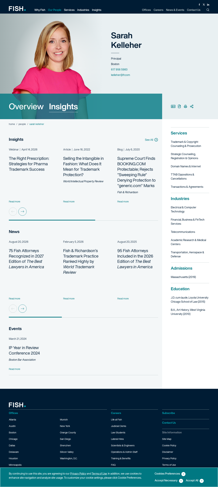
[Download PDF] (179, 106)
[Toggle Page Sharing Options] (191, 106)
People (22, 124)
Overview (26, 106)
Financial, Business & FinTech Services (188, 222)
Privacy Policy (169, 458)
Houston (13, 458)
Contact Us (169, 423)
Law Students (118, 432)
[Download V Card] (173, 106)
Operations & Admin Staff (124, 452)
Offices (13, 413)
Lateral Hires (117, 439)
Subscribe (168, 413)
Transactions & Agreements (187, 187)
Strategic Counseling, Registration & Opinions (184, 156)
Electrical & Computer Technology (183, 209)
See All (149, 140)
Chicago (13, 439)
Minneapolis (15, 465)
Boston (12, 432)
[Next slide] (22, 211)
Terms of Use (169, 465)
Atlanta (12, 419)
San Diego (65, 439)
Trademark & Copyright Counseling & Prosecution (186, 144)
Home (12, 124)
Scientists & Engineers (123, 445)
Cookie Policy (169, 445)
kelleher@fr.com (120, 75)
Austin (12, 426)
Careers (116, 413)
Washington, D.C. (68, 458)
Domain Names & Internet (186, 166)
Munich (64, 419)
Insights (63, 106)
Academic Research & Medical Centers (188, 242)
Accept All (192, 480)
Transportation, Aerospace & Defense (187, 254)
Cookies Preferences (167, 474)
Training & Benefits (121, 458)
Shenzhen (65, 445)
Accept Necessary (166, 480)
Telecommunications (183, 232)
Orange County (68, 432)
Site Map (166, 439)
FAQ (113, 465)
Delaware (14, 452)
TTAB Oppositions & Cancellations (182, 176)
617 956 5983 (119, 69)
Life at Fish (116, 419)
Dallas (12, 445)
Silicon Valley (67, 452)
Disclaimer (167, 452)
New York (65, 426)
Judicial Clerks (118, 426)
